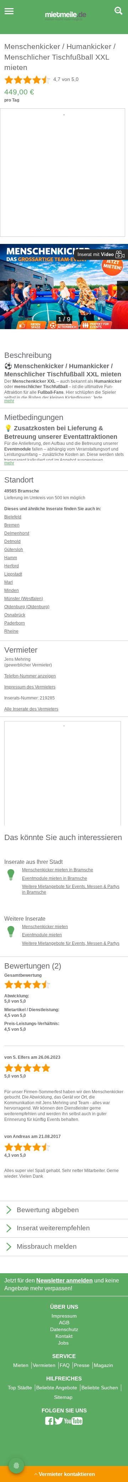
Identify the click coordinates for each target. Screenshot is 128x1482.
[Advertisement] (64, 180)
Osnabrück (14, 614)
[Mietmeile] (65, 17)
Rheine (11, 631)
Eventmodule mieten (42, 934)
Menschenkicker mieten (45, 926)
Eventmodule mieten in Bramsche (54, 878)
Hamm (10, 557)
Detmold (12, 541)
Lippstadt (13, 574)
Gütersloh (13, 549)
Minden (11, 590)
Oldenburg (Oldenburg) (26, 606)
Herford (11, 565)
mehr (9, 400)
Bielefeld (12, 516)
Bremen (12, 525)
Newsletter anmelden (64, 1280)
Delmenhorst (16, 533)
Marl (8, 582)
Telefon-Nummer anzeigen (30, 676)
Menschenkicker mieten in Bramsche (57, 869)
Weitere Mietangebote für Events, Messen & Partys (70, 943)
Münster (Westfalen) (23, 598)
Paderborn (14, 623)
